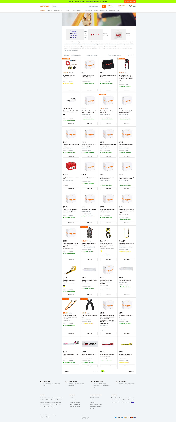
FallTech (65, 78)
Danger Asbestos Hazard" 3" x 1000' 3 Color (71, 355)
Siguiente (130, 371)
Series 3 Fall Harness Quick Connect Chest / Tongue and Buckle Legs (106, 245)
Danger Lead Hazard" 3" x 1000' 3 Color (89, 355)
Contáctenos (73, 400)
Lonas (91, 400)
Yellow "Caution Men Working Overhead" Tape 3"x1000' (125, 355)
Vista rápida (71, 90)
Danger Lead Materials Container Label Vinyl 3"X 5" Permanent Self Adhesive (126, 211)
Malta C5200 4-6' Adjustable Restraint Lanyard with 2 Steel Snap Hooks (70, 317)
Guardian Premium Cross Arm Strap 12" (69, 281)
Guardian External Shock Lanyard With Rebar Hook (126, 244)
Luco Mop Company (86, 283)
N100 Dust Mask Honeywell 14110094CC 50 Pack (88, 76)
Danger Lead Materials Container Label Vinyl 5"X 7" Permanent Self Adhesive (70, 245)
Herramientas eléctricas (96, 406)
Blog (118, 10)
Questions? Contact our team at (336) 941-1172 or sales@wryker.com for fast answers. (88, 1)
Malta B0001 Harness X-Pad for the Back (89, 316)
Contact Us (112, 10)
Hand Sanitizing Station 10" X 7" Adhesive (126, 145)
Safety (48, 10)
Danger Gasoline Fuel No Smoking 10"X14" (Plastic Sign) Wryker (126, 177)
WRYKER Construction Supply (70, 112)
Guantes (92, 402)
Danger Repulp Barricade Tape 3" (107, 354)
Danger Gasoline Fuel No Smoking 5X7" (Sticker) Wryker (107, 210)
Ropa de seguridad (94, 397)
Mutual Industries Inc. (68, 358)
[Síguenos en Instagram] (85, 418)
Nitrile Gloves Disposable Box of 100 (126, 316)
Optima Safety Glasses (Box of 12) (70, 110)
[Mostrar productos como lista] (133, 55)
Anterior (67, 371)
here (132, 401)
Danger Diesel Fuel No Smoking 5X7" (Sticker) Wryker (107, 177)
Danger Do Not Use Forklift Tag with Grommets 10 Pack (126, 111)
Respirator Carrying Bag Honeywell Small (108, 76)
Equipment (87, 10)
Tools (67, 10)
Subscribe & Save (131, 1)
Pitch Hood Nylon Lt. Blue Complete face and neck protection (106, 282)
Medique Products (104, 325)
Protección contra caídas (96, 404)
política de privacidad (75, 404)
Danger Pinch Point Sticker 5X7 (89, 209)
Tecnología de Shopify (44, 416)
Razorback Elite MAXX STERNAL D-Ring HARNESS (89, 244)
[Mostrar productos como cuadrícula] (131, 55)
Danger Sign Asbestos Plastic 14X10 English (107, 111)
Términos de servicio (75, 406)
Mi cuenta (120, 7)
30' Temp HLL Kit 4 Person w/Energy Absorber (69, 76)
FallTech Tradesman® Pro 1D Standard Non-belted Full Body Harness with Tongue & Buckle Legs (126, 78)
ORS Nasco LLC (85, 78)
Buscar (71, 397)
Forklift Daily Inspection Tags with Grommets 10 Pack (108, 145)
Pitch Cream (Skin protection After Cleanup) (90, 281)
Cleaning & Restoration (99, 10)
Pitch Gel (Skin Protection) (125, 280)
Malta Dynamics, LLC (67, 320)
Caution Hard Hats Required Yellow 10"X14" (71, 145)
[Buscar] (104, 6)
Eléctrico (92, 408)
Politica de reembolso (75, 402)
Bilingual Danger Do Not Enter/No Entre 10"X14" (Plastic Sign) (89, 111)
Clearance (42, 10)
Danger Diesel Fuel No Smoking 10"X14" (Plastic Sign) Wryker (70, 210)
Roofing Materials (77, 10)
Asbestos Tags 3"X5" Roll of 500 (89, 177)
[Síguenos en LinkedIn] (88, 418)
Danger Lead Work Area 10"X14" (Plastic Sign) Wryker (89, 145)
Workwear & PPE (58, 10)
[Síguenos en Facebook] (83, 418)
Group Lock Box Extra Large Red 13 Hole (71, 177)
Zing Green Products (86, 114)
